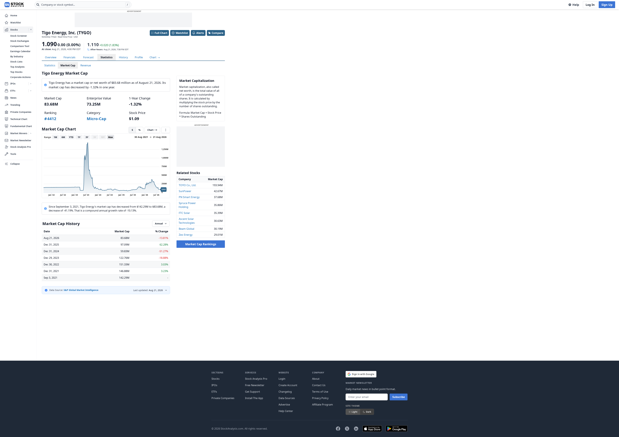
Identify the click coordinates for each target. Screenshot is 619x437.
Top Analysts (17, 66)
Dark (368, 411)
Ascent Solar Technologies (187, 221)
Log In (590, 5)
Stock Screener (18, 35)
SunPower (185, 191)
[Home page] (14, 5)
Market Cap (67, 65)
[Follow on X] (347, 428)
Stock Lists (16, 61)
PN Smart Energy (189, 197)
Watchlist (182, 33)
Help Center (286, 411)
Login (282, 378)
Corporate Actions (20, 77)
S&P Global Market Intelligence (81, 290)
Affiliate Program (322, 404)
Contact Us (318, 385)
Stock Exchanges (19, 40)
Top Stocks (16, 71)
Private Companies (222, 398)
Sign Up (606, 5)
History (123, 57)
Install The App (254, 398)
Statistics (107, 57)
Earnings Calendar (20, 51)
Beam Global (186, 229)
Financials (69, 57)
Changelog (285, 391)
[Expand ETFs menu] (31, 90)
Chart (153, 57)
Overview (50, 57)
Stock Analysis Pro (256, 378)
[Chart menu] (165, 130)
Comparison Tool (19, 46)
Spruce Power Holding (187, 205)
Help (575, 5)
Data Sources (287, 398)
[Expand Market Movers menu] (31, 133)
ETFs (214, 391)
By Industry (16, 56)
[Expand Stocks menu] (31, 29)
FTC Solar (184, 213)
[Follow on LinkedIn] (356, 428)
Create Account (288, 385)
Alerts (200, 33)
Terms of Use (320, 391)
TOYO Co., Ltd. (187, 185)
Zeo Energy (185, 234)
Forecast (88, 57)
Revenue (85, 65)
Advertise (284, 404)
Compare (217, 33)
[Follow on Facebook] (338, 428)
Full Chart (161, 33)
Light (354, 411)
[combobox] (83, 4)
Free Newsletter (254, 385)
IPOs (214, 385)
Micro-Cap (96, 118)
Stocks (215, 378)
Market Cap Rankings (200, 244)
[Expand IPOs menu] (31, 83)
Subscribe (398, 397)
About (315, 378)
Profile (139, 57)
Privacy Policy (320, 398)
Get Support (252, 391)
